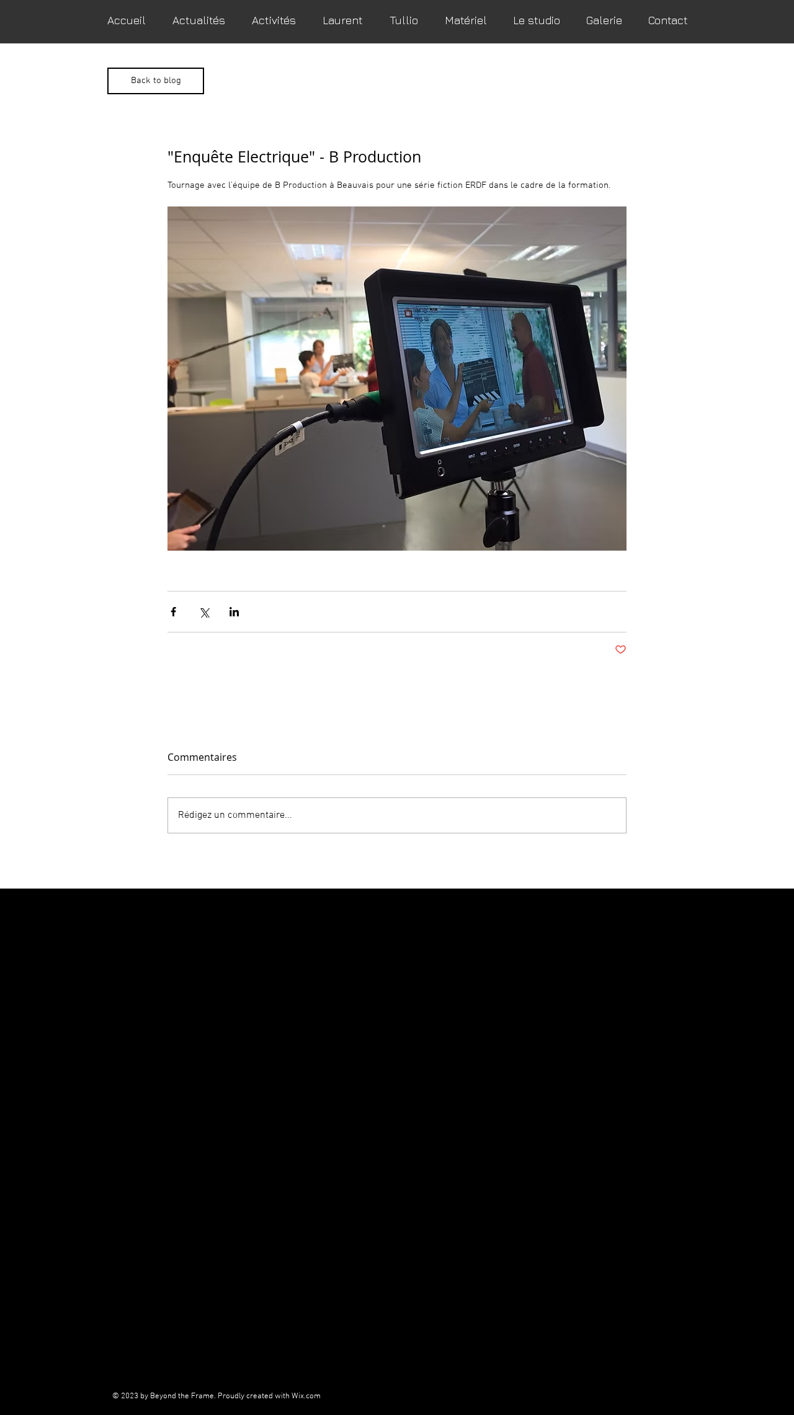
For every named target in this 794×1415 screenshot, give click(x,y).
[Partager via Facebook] (173, 612)
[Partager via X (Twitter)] (204, 612)
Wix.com (306, 1396)
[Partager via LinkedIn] (234, 612)
